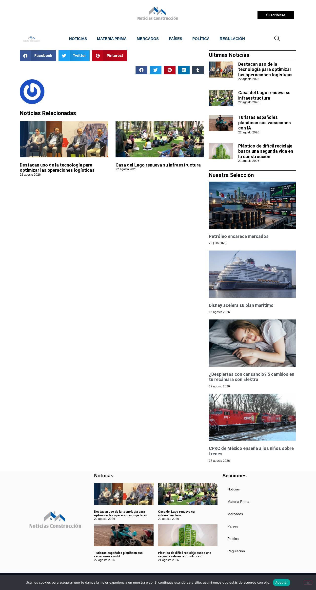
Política (201, 39)
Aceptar (281, 582)
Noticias (78, 39)
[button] (277, 39)
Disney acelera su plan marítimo (241, 305)
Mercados (148, 39)
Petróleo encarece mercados (239, 236)
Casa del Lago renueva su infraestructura (158, 165)
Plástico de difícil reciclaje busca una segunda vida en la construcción (265, 151)
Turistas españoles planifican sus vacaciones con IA (264, 122)
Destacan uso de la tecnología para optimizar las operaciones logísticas (57, 167)
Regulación (232, 39)
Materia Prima (112, 39)
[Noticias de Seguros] (157, 15)
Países (175, 39)
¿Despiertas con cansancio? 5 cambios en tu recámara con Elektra (251, 377)
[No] (308, 582)
